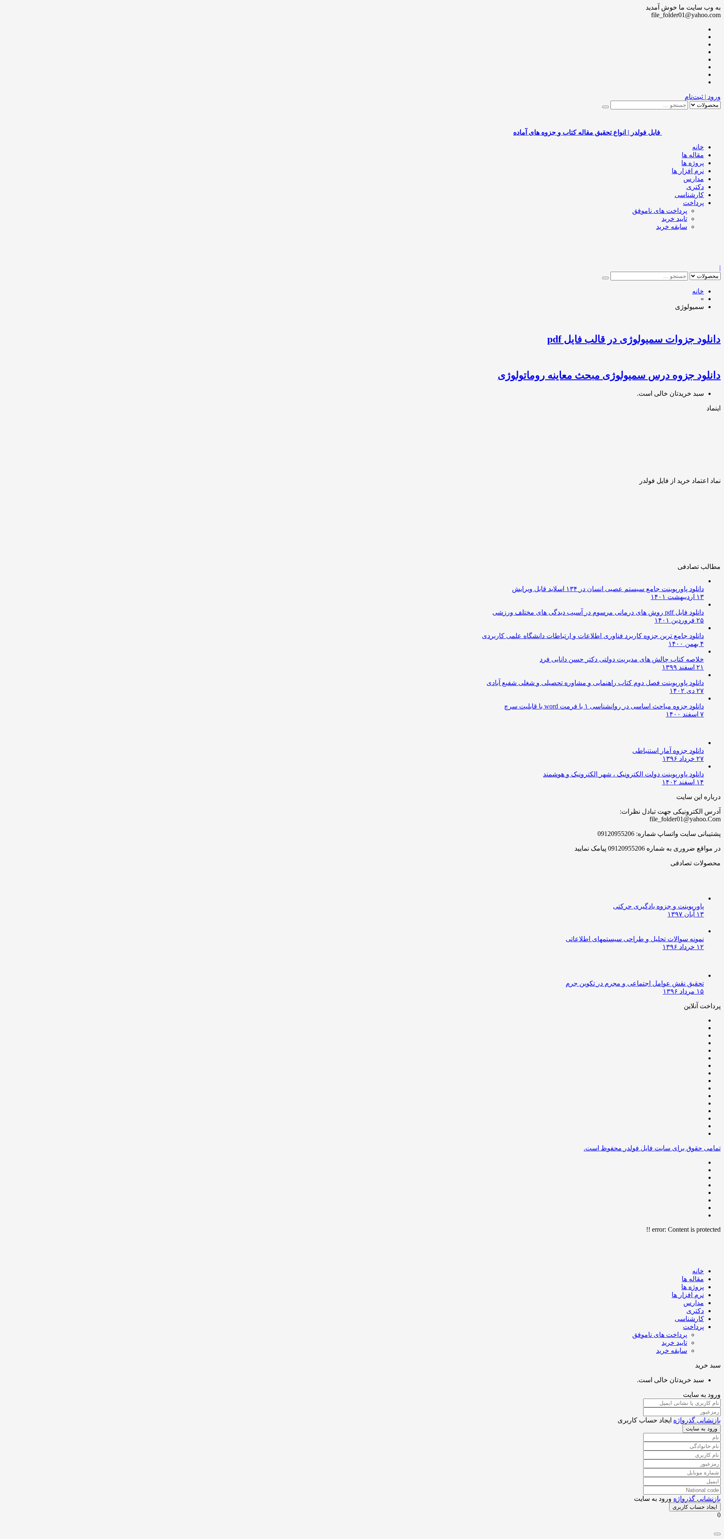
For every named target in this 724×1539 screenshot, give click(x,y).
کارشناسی (689, 194)
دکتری (695, 186)
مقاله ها (693, 154)
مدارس (693, 178)
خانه (698, 147)
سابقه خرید (671, 226)
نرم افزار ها (688, 170)
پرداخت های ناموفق (659, 210)
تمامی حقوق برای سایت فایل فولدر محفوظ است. (652, 1148)
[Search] (605, 107)
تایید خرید (674, 218)
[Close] (717, 1534)
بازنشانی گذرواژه (697, 1420)
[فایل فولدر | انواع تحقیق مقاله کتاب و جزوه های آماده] (691, 260)
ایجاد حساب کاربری (694, 1507)
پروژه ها (692, 162)
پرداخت (693, 202)
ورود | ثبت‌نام (703, 96)
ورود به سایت (701, 1428)
